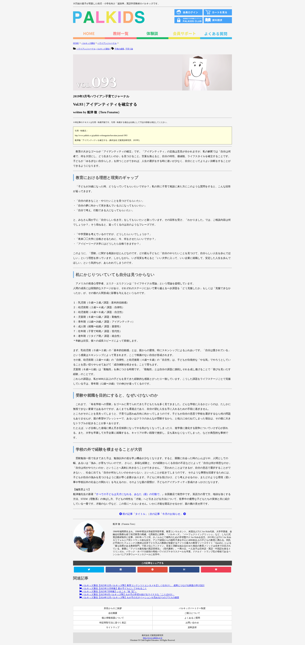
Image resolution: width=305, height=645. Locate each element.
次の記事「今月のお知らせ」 (166, 514)
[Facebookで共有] (121, 569)
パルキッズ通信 (103, 49)
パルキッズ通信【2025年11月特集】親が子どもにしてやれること (114, 588)
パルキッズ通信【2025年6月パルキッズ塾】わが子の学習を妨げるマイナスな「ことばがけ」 (128, 594)
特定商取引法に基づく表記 (112, 622)
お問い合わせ (192, 622)
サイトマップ (112, 627)
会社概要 (112, 613)
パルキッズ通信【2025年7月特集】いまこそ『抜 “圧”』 (109, 591)
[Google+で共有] (152, 569)
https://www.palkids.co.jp (152, 638)
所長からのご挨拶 (113, 608)
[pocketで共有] (216, 569)
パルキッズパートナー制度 (192, 608)
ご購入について (192, 613)
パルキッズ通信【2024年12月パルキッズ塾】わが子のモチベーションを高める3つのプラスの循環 (130, 597)
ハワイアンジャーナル (86, 49)
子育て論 (129, 49)
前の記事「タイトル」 (135, 514)
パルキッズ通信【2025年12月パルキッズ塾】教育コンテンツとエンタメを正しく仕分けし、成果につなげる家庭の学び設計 (143, 585)
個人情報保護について (113, 618)
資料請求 (192, 627)
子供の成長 (119, 49)
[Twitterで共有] (89, 569)
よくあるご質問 (192, 618)
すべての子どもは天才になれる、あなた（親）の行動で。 (129, 494)
